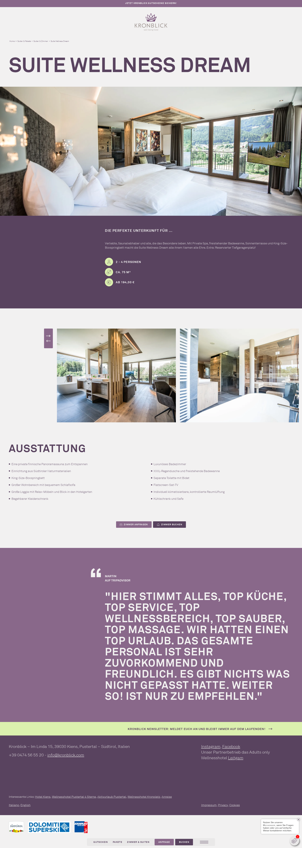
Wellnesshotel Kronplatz (144, 797)
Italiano (14, 805)
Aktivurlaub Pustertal (111, 797)
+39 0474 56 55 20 (26, 754)
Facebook (231, 746)
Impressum (209, 805)
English (25, 805)
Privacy (223, 805)
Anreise (167, 797)
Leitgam (235, 757)
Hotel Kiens (42, 797)
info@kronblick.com (65, 754)
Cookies (234, 805)
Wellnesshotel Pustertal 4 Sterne (74, 797)
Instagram (210, 746)
